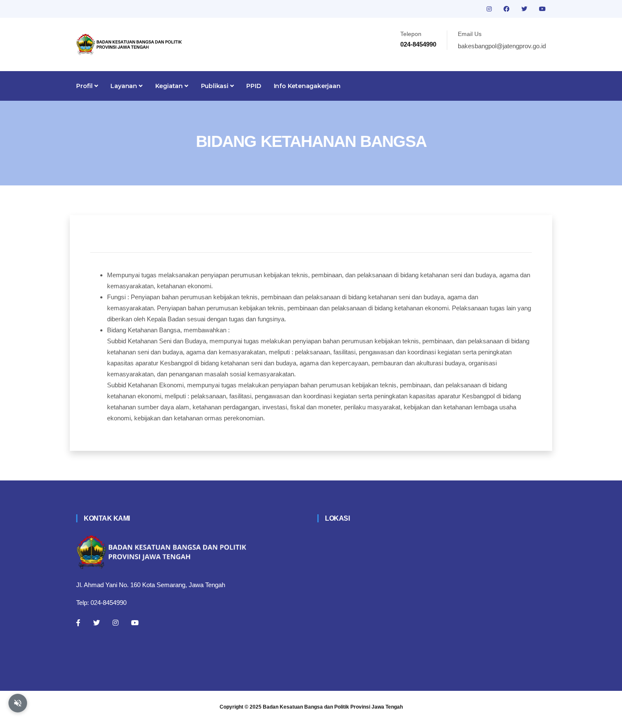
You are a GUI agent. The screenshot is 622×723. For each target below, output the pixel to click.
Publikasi (215, 86)
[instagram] (490, 9)
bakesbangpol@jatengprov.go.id (502, 46)
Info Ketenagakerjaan (307, 86)
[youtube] (542, 9)
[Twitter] (96, 622)
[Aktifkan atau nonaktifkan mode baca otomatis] (17, 703)
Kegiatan (169, 86)
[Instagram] (115, 622)
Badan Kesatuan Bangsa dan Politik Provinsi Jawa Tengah (333, 707)
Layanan (124, 86)
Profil (85, 86)
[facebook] (507, 9)
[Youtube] (135, 622)
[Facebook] (78, 622)
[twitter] (525, 9)
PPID (253, 86)
